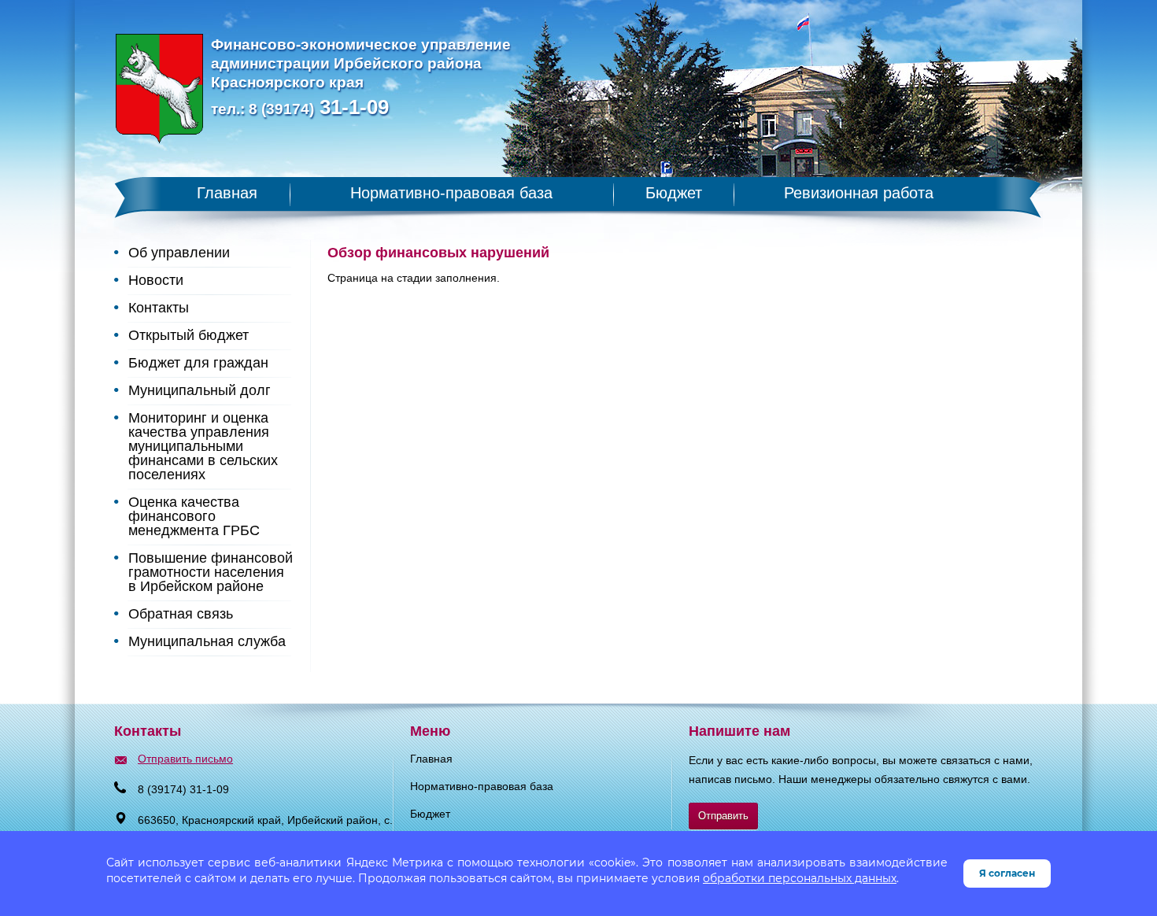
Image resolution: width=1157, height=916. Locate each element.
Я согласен (1007, 873)
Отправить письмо (185, 758)
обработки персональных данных (799, 878)
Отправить (723, 816)
